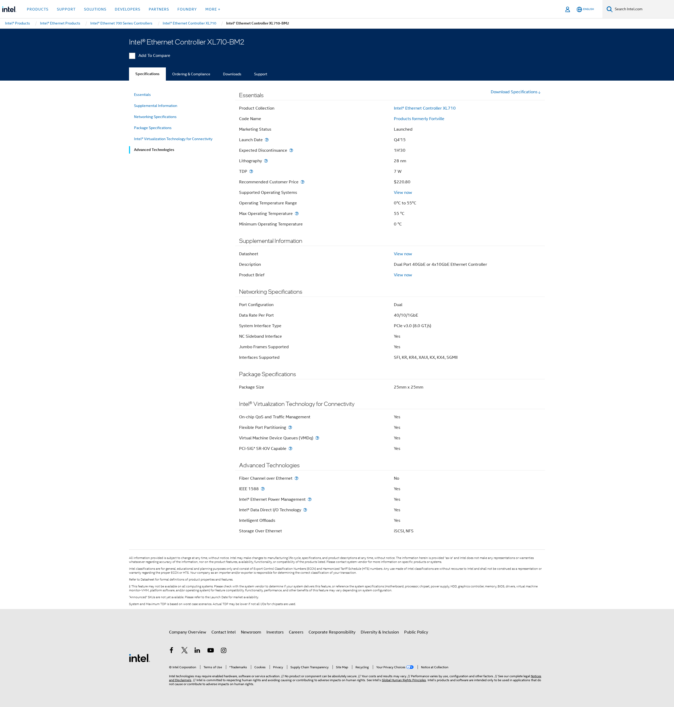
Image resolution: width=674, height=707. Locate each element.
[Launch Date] (267, 140)
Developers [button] (127, 9)
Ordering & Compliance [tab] (191, 74)
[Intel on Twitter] (184, 651)
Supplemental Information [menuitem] (155, 105)
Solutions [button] (95, 9)
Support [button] (66, 9)
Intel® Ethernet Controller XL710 (425, 108)
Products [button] (37, 9)
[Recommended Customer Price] (302, 182)
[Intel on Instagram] (223, 651)
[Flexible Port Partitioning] (290, 427)
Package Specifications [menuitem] (153, 127)
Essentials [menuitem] (142, 94)
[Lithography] (266, 161)
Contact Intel (223, 632)
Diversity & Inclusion (380, 632)
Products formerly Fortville (419, 118)
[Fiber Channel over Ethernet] (296, 478)
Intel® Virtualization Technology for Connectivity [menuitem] (173, 138)
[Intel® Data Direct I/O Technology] (305, 510)
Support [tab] (260, 74)
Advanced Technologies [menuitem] (154, 149)
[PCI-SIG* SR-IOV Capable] (290, 448)
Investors (275, 632)
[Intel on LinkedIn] (197, 651)
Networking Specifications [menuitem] (155, 116)
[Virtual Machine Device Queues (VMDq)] (317, 438)
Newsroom (251, 632)
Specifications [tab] (147, 73)
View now (403, 192)
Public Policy (416, 632)
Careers (296, 632)
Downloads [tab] (232, 74)
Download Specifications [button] (514, 92)
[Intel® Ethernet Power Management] (310, 499)
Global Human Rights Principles (404, 680)
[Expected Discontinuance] (291, 150)
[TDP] (251, 171)
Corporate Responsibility (332, 632)
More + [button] (212, 9)
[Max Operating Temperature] (297, 213)
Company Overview (187, 632)
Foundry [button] (187, 9)
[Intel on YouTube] (210, 651)
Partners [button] (159, 9)
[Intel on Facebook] (171, 651)
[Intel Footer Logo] (139, 657)
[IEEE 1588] (263, 489)
